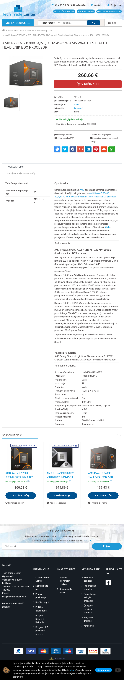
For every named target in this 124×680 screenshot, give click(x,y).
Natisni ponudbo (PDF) (65, 138)
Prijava (107, 546)
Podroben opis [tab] (15, 166)
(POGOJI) (87, 540)
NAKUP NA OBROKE (86, 11)
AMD (82, 190)
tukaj (72, 670)
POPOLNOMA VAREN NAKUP (109, 11)
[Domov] (3, 30)
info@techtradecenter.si (14, 596)
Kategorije (89, 625)
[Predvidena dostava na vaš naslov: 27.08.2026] (28, 481)
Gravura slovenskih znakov (65, 581)
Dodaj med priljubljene (101, 135)
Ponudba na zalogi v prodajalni (90, 597)
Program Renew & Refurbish (40, 619)
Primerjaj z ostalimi (64, 135)
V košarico (90, 84)
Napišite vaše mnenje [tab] (19, 173)
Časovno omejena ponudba (88, 609)
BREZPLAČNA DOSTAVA (64, 11)
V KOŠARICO (19, 495)
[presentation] (117, 434)
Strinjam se (104, 670)
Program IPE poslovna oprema (42, 630)
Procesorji (78, 108)
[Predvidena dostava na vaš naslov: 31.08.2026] (111, 481)
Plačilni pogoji (42, 602)
